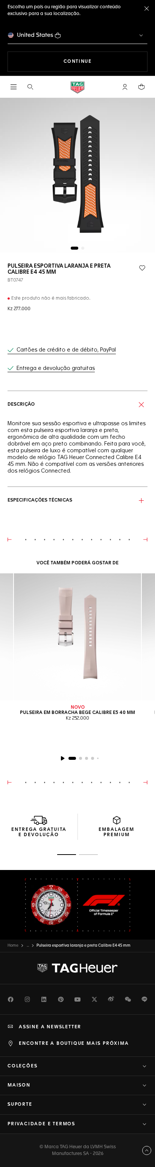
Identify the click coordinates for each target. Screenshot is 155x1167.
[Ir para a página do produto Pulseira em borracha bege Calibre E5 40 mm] (77, 636)
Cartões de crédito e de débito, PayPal (66, 350)
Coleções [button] (22, 1066)
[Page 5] (98, 758)
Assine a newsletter (50, 1027)
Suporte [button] (20, 1104)
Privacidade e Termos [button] (41, 1124)
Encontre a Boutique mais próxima (74, 1043)
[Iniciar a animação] (62, 758)
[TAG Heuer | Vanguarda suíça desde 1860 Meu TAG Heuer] (77, 968)
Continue (105, 61)
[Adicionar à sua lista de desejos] (142, 268)
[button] (125, 87)
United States (35, 35)
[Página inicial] (77, 87)
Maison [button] (19, 1085)
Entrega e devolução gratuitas (56, 368)
